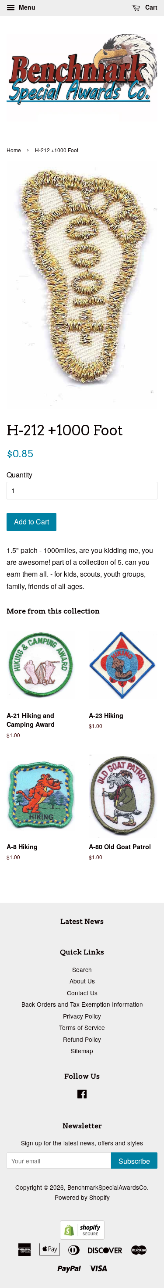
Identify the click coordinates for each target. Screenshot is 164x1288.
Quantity (19, 475)
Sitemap (82, 1050)
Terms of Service (82, 1027)
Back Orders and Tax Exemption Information (82, 1004)
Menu (26, 7)
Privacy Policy (82, 1016)
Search (82, 969)
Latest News (82, 921)
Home (14, 150)
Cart (150, 7)
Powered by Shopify (82, 1197)
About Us (82, 980)
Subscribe (134, 1161)
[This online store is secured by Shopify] (82, 1237)
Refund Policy (82, 1039)
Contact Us (82, 992)
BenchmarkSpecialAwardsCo (107, 1187)
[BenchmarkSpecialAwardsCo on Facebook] (82, 1095)
